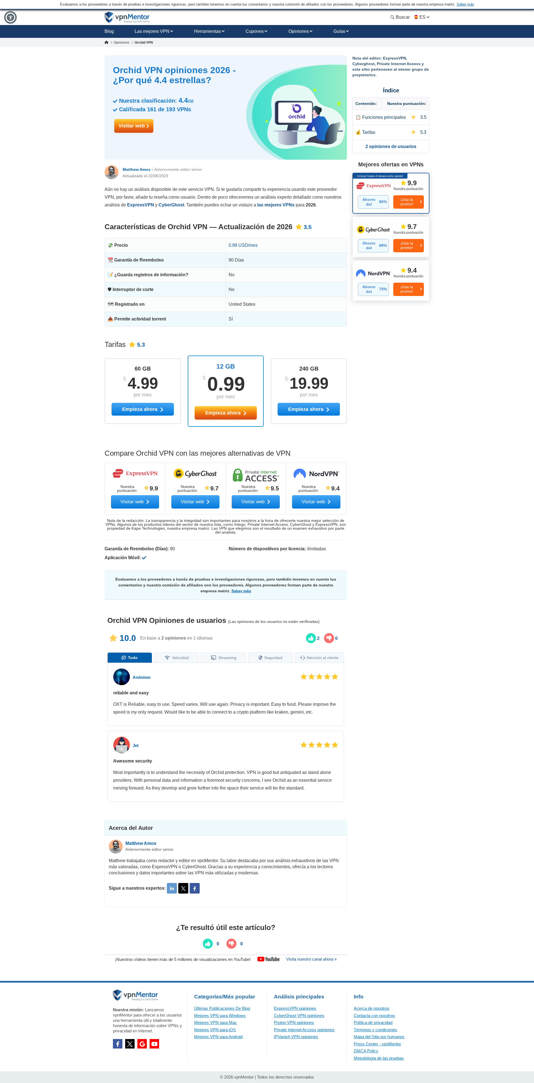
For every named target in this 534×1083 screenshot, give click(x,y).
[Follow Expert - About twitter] (183, 888)
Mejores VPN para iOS (215, 1029)
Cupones (255, 31)
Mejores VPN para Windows (220, 1015)
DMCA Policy (366, 1051)
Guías (339, 31)
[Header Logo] (127, 17)
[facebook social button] (117, 1044)
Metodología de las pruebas (379, 1058)
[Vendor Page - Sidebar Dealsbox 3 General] (391, 280)
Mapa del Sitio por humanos (379, 1036)
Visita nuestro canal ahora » (311, 959)
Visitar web (132, 126)
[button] (10, 17)
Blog (109, 31)
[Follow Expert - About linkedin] (172, 888)
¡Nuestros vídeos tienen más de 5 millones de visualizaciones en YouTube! (183, 959)
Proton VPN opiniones (294, 1022)
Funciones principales (384, 117)
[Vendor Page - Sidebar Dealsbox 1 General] (391, 193)
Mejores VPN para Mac (215, 1022)
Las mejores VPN (152, 31)
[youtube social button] (154, 1044)
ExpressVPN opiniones (295, 1008)
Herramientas (207, 31)
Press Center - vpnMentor (377, 1044)
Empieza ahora (223, 413)
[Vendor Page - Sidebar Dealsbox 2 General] (391, 237)
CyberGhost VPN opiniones (299, 1015)
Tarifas (368, 132)
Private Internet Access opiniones (304, 1029)
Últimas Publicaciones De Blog (222, 1008)
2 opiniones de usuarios (390, 146)
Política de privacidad (373, 1022)
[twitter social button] (130, 1044)
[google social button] (142, 1044)
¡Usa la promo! (406, 201)
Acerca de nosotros (371, 1008)
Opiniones (298, 31)
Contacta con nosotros (374, 1015)
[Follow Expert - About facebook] (195, 888)
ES (422, 17)
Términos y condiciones (375, 1029)
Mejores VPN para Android (218, 1036)
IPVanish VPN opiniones (296, 1036)
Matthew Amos (136, 169)
